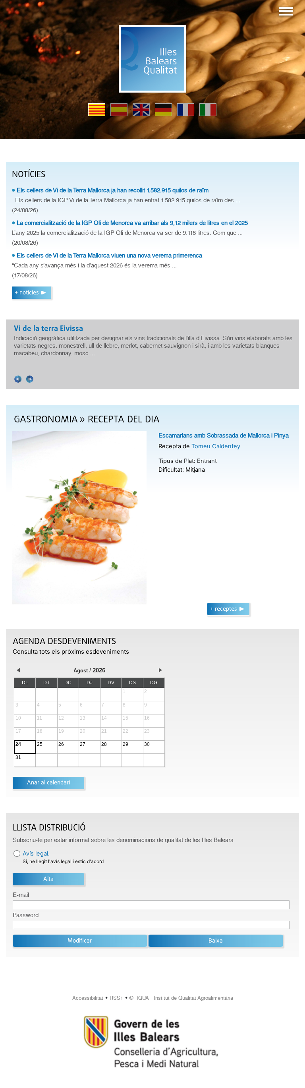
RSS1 (116, 998)
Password (26, 915)
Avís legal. (36, 853)
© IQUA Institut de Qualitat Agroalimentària (181, 998)
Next (30, 379)
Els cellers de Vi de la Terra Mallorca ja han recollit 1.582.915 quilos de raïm (112, 190)
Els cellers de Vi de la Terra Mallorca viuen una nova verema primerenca (109, 255)
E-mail (21, 895)
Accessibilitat (87, 998)
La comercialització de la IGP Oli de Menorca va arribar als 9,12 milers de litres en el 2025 (132, 223)
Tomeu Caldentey (215, 446)
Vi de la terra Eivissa (48, 329)
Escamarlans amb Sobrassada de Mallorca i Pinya (223, 435)
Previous (18, 379)
